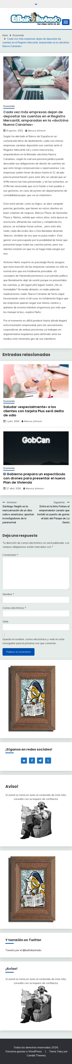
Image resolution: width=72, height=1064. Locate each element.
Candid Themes (36, 1055)
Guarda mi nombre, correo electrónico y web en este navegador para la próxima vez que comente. (33, 641)
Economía (9, 106)
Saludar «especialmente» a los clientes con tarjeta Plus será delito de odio (33, 411)
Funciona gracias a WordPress (24, 1051)
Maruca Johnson (37, 130)
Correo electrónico (14, 607)
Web (5, 621)
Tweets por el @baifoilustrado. (23, 950)
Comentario (10, 554)
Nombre (8, 594)
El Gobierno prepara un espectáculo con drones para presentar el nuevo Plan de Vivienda (34, 478)
